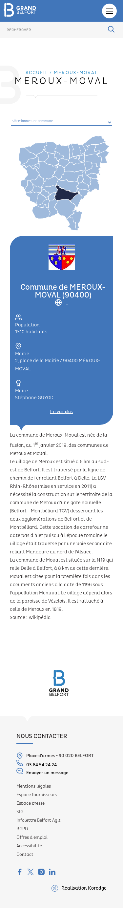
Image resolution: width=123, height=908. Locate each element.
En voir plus (61, 411)
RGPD (22, 829)
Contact (24, 854)
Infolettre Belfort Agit (38, 820)
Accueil (37, 73)
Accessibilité (29, 846)
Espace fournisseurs (36, 794)
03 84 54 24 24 (41, 765)
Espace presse (30, 803)
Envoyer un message (47, 772)
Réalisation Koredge (84, 888)
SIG (19, 812)
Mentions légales (33, 786)
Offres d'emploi (32, 837)
